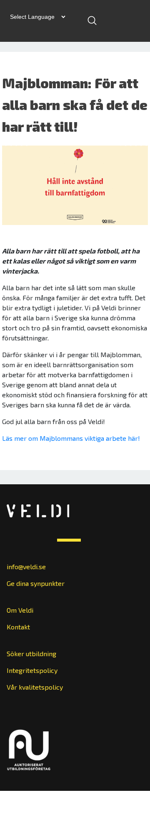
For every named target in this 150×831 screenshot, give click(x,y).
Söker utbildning (31, 653)
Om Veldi (20, 610)
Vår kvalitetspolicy (35, 687)
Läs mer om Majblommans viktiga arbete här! (71, 438)
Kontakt (18, 627)
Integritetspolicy (32, 670)
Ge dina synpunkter (36, 583)
